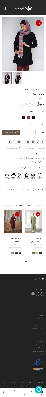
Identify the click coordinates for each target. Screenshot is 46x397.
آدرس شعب (41, 341)
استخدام (41, 355)
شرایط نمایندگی (39, 345)
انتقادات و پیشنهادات (38, 328)
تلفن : (42, 287)
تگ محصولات (11, 190)
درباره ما (42, 315)
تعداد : (42, 133)
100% (39, 23)
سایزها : (41, 124)
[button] (26, 262)
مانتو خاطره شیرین (16, 238)
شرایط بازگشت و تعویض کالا (36, 348)
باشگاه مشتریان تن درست (37, 325)
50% (17, 214)
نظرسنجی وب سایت (38, 351)
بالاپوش (32, 89)
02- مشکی (32, 111)
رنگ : (42, 111)
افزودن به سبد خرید (10, 132)
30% (38, 214)
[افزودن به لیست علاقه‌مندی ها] (28, 236)
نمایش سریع (33, 231)
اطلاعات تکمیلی (24, 190)
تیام (18, 386)
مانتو (26, 89)
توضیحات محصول (38, 190)
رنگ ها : (41, 117)
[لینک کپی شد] (10, 142)
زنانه (39, 89)
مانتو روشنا (39, 238)
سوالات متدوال (40, 322)
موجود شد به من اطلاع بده (29, 168)
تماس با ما (41, 319)
